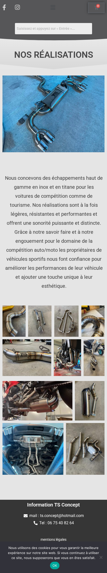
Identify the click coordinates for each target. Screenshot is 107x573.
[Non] (100, 557)
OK (55, 566)
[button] (53, 7)
